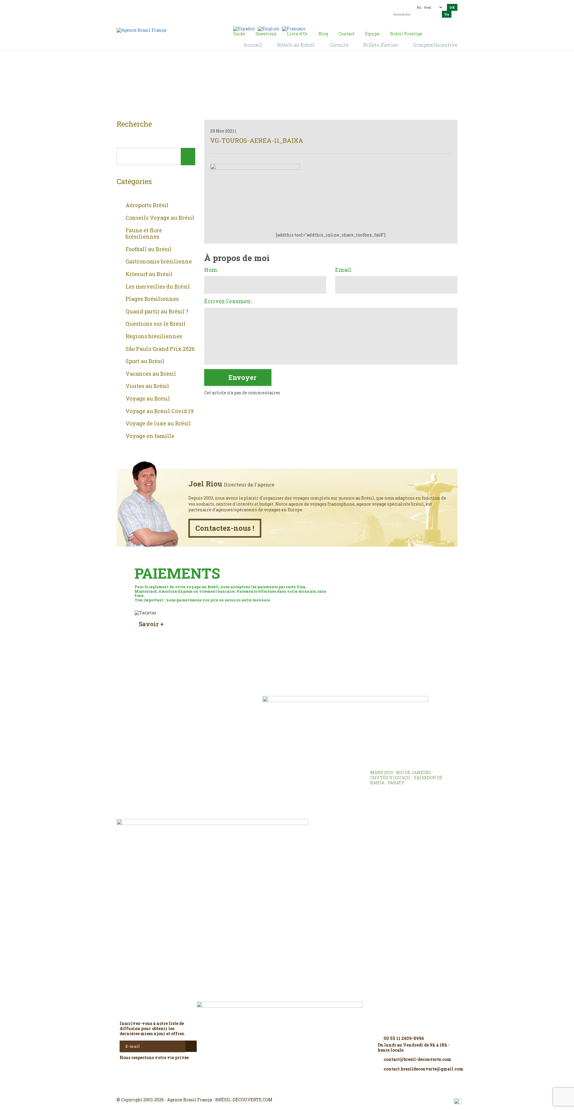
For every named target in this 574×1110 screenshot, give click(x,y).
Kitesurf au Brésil (149, 274)
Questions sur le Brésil (156, 324)
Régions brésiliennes (154, 336)
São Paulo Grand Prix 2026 (160, 349)
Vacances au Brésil (151, 374)
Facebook (272, 1089)
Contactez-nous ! (224, 528)
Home (279, 87)
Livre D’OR (197, 709)
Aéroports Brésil (147, 205)
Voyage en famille (150, 436)
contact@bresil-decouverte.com (283, 5)
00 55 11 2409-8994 (169, 7)
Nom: (211, 270)
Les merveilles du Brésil (158, 286)
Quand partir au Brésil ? (157, 311)
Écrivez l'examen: (228, 301)
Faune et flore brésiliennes (144, 233)
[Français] (293, 28)
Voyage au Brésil (148, 398)
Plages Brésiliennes (152, 299)
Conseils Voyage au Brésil (160, 218)
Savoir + (151, 624)
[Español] (244, 28)
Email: (343, 270)
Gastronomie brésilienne (159, 261)
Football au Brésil (149, 249)
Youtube (301, 1089)
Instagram (287, 1089)
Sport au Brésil (145, 361)
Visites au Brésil (147, 386)
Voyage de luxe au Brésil (158, 423)
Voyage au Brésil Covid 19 (159, 411)
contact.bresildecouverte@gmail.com (273, 10)
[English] (268, 28)
